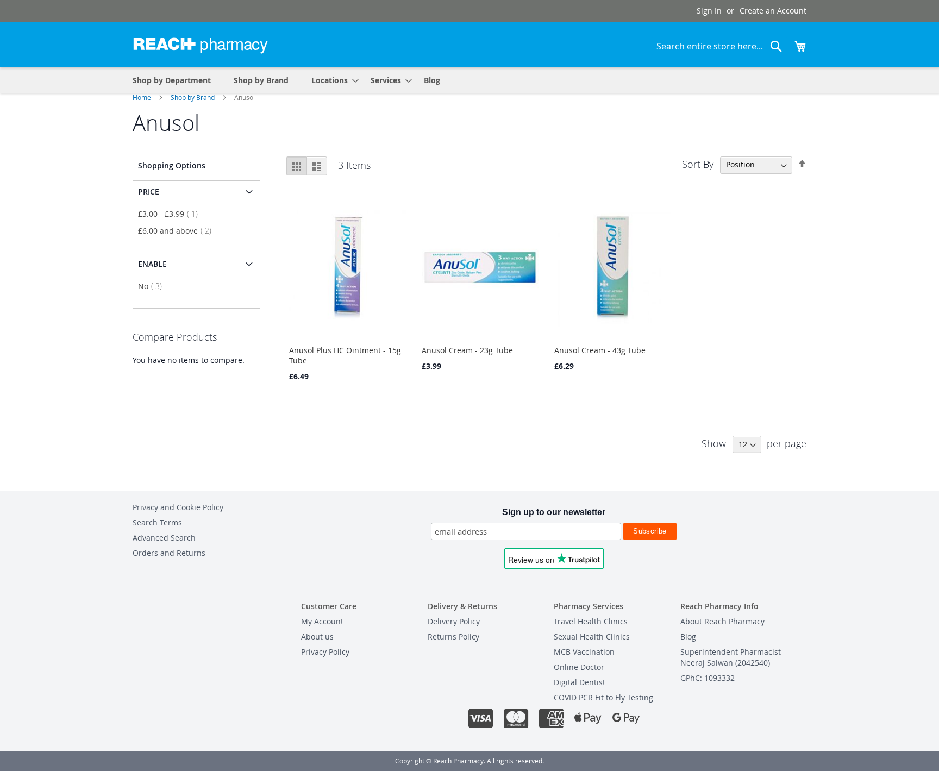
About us (317, 636)
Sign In (709, 10)
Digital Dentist (579, 682)
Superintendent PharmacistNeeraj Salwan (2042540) (730, 657)
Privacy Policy (325, 652)
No (153, 286)
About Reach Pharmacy (722, 621)
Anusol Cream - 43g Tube (600, 350)
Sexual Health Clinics (592, 636)
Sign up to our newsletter (553, 512)
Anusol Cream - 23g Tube (467, 350)
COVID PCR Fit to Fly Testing (603, 697)
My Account (322, 621)
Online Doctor (579, 667)
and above (178, 230)
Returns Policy (453, 636)
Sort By (697, 163)
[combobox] (719, 46)
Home (143, 97)
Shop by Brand (193, 97)
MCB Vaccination (584, 652)
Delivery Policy (454, 621)
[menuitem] (332, 80)
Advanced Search (164, 537)
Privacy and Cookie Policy (178, 507)
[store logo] (200, 44)
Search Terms (157, 522)
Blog (688, 636)
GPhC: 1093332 (707, 678)
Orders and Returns (169, 553)
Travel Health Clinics (591, 621)
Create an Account (773, 10)
